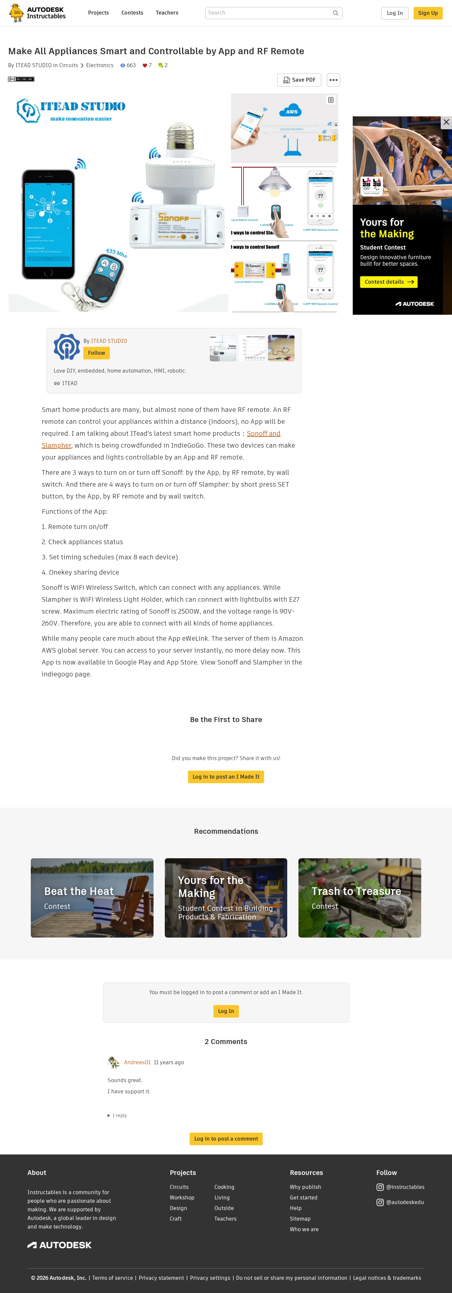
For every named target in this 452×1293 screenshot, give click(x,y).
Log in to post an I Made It (226, 777)
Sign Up (428, 13)
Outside (224, 1208)
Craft (176, 1219)
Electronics (99, 65)
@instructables (405, 1187)
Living (222, 1197)
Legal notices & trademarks (387, 1278)
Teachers (167, 13)
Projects (98, 13)
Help (296, 1208)
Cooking (224, 1187)
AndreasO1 (137, 1062)
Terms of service (112, 1278)
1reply (120, 1115)
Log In (395, 13)
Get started (304, 1197)
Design (178, 1208)
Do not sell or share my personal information (291, 1278)
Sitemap (300, 1219)
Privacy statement (161, 1278)
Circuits (68, 65)
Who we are (304, 1229)
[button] (333, 80)
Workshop (182, 1197)
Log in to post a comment (226, 1139)
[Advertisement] (402, 215)
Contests (132, 13)
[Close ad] (446, 122)
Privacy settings (210, 1278)
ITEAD (69, 383)
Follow (96, 353)
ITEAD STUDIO (34, 65)
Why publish (305, 1187)
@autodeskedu (405, 1202)
